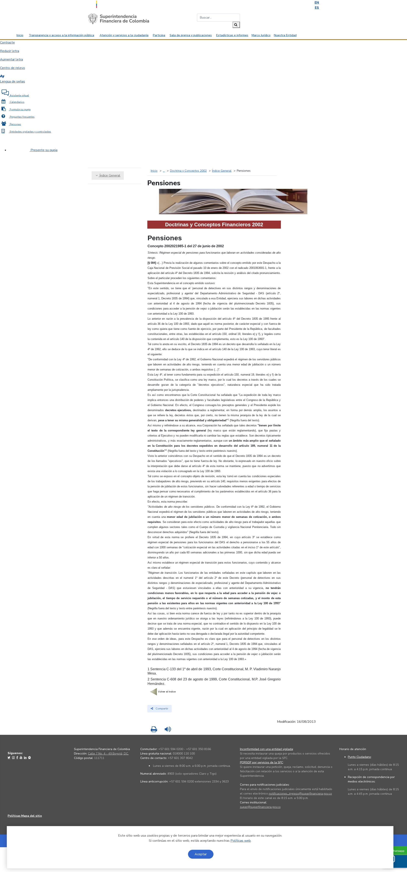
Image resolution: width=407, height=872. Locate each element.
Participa (159, 35)
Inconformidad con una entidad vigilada (266, 749)
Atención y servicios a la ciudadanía (124, 35)
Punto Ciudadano (359, 757)
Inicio (20, 35)
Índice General (109, 175)
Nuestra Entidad (285, 35)
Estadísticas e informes (232, 35)
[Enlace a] (9, 757)
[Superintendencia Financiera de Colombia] (118, 18)
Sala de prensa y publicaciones (191, 35)
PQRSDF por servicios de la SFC (261, 762)
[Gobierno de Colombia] (107, 3)
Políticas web (240, 840)
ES (317, 7)
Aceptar (201, 854)
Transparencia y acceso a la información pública (61, 35)
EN (317, 2)
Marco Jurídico (261, 35)
